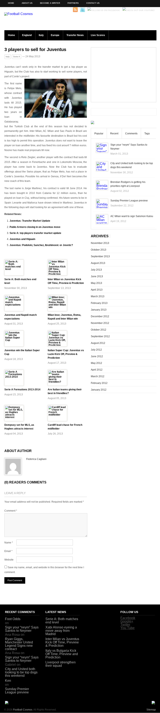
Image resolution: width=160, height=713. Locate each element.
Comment (10, 510)
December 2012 (100, 316)
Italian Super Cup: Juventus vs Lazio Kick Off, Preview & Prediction (66, 354)
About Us (27, 3)
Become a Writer (50, 3)
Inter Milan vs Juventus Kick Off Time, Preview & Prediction (62, 642)
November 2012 (100, 323)
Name (8, 542)
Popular (98, 133)
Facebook (127, 618)
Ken (8, 680)
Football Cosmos (22, 709)
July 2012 (96, 349)
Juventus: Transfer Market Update (30, 220)
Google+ (126, 621)
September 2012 (100, 336)
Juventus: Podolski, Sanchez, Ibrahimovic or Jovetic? (41, 245)
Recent (114, 133)
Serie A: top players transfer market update (35, 233)
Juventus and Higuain (22, 239)
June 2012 (97, 356)
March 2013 (97, 296)
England (27, 35)
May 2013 (96, 283)
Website (9, 559)
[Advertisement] (123, 75)
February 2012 (99, 383)
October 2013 (98, 249)
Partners (73, 3)
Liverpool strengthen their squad (60, 664)
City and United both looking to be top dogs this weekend (21, 672)
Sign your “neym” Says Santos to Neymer (22, 629)
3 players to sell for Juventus (35, 49)
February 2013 (99, 303)
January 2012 (98, 389)
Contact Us (93, 3)
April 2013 (96, 289)
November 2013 (100, 243)
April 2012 (96, 369)
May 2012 (96, 363)
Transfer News (75, 35)
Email (8, 551)
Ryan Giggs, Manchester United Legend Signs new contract (19, 644)
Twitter (125, 624)
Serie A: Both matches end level (61, 620)
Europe (55, 35)
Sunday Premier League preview (129, 200)
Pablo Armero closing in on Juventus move (35, 227)
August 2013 (98, 263)
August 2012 (98, 343)
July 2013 (96, 269)
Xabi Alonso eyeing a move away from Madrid (61, 631)
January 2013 (98, 309)
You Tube (127, 628)
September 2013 (100, 256)
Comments (131, 133)
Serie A (16, 56)
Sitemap (151, 709)
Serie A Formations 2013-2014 (22, 389)
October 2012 (98, 329)
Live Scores (98, 35)
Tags (147, 133)
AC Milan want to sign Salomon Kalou (131, 216)
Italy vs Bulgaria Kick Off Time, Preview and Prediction (61, 654)
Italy (41, 35)
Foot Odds (12, 619)
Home (11, 3)
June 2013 (97, 276)
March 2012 (97, 376)
